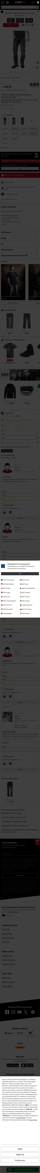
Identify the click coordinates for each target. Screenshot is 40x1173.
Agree (20, 1149)
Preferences (20, 1160)
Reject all (20, 1155)
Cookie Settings (20, 1118)
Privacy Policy (33, 1120)
